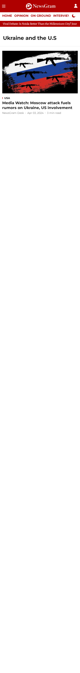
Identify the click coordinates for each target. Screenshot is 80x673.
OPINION (21, 15)
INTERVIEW (62, 15)
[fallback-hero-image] (40, 72)
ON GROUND (41, 15)
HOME (7, 15)
